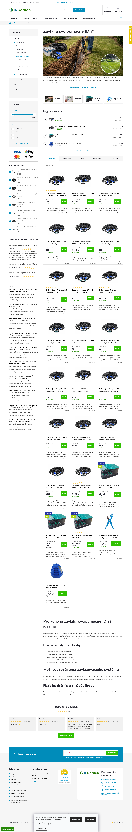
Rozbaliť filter (22, 143)
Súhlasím (90, 819)
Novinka (18, 135)
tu (52, 824)
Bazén (15, 90)
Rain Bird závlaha (21, 46)
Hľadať (78, 10)
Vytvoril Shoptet (118, 822)
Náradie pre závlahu (23, 70)
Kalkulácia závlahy (19, 85)
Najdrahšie (83, 158)
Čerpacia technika (19, 80)
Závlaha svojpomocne (22, 56)
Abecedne (115, 158)
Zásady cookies (15, 805)
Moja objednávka (16, 785)
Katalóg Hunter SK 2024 (39, 778)
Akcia (17, 132)
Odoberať (112, 753)
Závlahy (16, 38)
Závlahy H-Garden (110, 790)
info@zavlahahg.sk (110, 780)
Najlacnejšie (67, 158)
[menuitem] (15, 18)
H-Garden (67, 814)
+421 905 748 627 (110, 783)
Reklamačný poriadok (17, 793)
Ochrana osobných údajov (19, 791)
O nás (16, 2)
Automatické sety (23, 63)
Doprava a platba (34, 2)
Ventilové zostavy (23, 66)
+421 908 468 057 (110, 786)
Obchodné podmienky (17, 788)
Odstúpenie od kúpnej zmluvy (17, 797)
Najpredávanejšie (99, 158)
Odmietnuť (76, 819)
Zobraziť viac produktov (82, 150)
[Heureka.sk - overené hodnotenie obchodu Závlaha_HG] (64, 776)
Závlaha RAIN (20, 49)
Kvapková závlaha (21, 53)
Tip (16, 138)
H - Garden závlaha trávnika (111, 794)
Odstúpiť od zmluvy (8, 829)
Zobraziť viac (66, 735)
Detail (64, 201)
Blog (10, 2)
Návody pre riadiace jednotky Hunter (40, 775)
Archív (34, 781)
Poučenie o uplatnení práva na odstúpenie (19, 801)
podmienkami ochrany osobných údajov (93, 758)
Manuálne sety (22, 59)
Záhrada (16, 95)
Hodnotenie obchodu (66, 707)
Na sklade (19, 128)
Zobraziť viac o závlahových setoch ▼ (83, 88)
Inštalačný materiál (21, 74)
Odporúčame (51, 158)
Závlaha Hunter (20, 42)
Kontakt (23, 2)
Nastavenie (42, 829)
